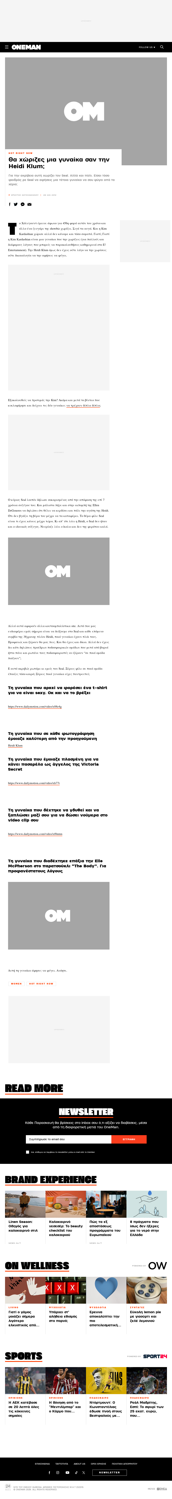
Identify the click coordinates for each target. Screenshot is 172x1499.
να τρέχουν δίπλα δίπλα (83, 405)
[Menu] (6, 47)
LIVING (14, 1307)
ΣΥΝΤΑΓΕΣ (137, 1307)
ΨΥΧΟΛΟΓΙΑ (57, 1307)
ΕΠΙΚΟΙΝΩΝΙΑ (42, 1464)
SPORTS (23, 1357)
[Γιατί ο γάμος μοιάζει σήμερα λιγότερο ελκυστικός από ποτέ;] (25, 1290)
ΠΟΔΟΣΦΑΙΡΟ (99, 1398)
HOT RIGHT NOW (21, 153)
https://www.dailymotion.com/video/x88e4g (35, 706)
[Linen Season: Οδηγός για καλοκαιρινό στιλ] (25, 1204)
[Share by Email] (29, 204)
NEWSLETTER (109, 1472)
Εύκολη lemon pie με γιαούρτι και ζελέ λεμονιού (145, 1316)
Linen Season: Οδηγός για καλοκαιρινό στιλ (23, 1226)
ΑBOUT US (79, 1464)
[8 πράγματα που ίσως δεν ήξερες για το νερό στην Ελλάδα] (146, 1204)
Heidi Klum (15, 745)
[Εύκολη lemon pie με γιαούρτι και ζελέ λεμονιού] (146, 1290)
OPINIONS (16, 1398)
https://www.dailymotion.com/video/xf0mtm (35, 834)
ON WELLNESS (37, 1266)
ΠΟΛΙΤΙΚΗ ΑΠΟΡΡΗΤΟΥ (124, 1464)
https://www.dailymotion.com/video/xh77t (34, 783)
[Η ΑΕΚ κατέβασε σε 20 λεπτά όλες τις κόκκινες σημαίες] (25, 1380)
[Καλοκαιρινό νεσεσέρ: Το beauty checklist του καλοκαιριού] (66, 1204)
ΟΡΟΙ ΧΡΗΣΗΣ (98, 1464)
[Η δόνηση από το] (66, 1380)
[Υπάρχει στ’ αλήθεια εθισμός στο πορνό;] (66, 1290)
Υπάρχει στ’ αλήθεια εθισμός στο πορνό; (63, 1316)
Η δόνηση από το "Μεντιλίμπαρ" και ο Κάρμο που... (65, 1407)
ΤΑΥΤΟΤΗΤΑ (61, 1464)
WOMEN (16, 984)
